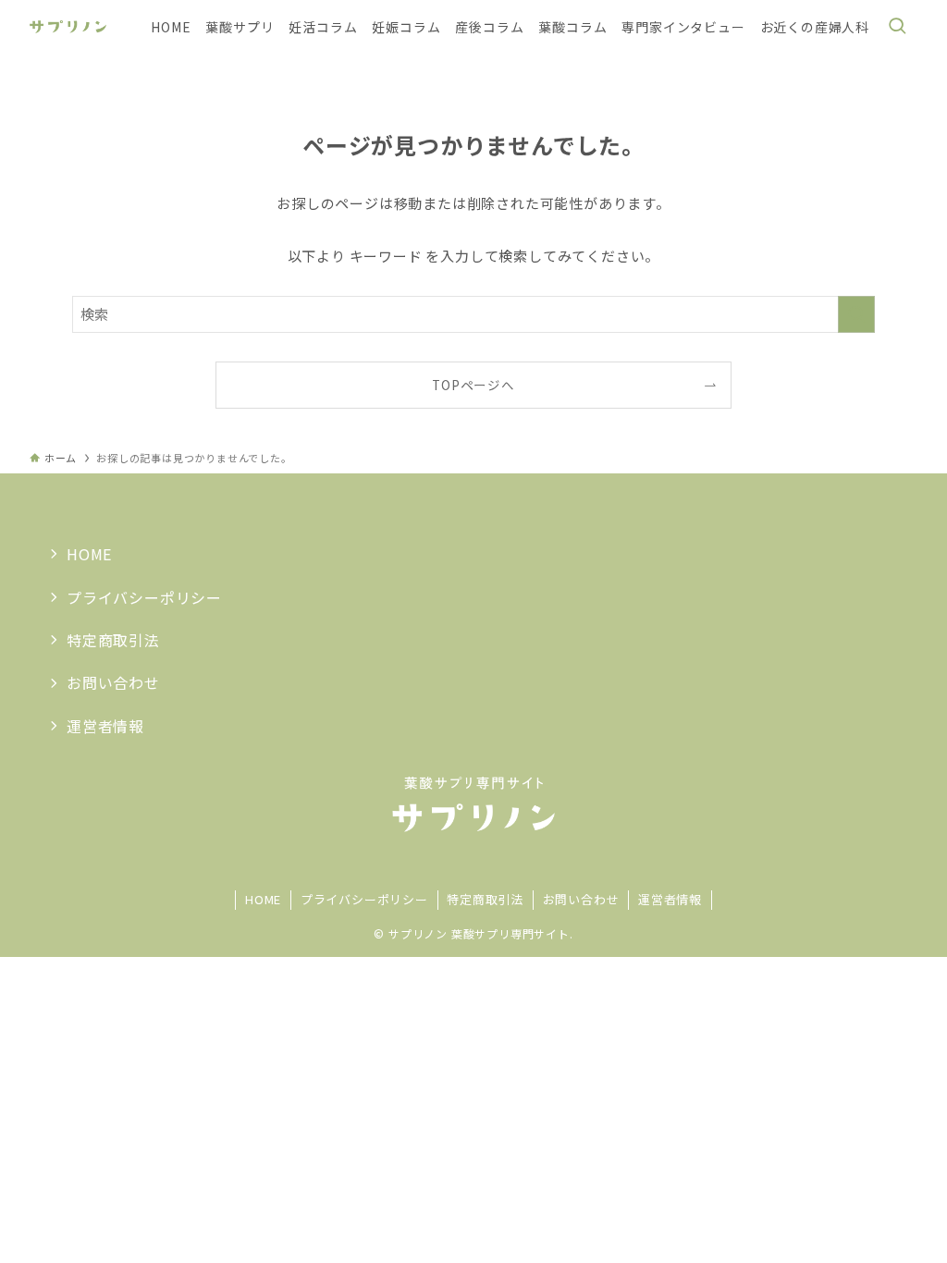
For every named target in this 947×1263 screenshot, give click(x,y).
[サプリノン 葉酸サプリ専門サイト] (68, 27)
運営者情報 (105, 726)
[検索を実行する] (856, 314)
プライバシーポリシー (144, 597)
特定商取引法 (113, 640)
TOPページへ (473, 384)
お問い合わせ (113, 682)
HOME (89, 554)
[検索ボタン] (897, 27)
